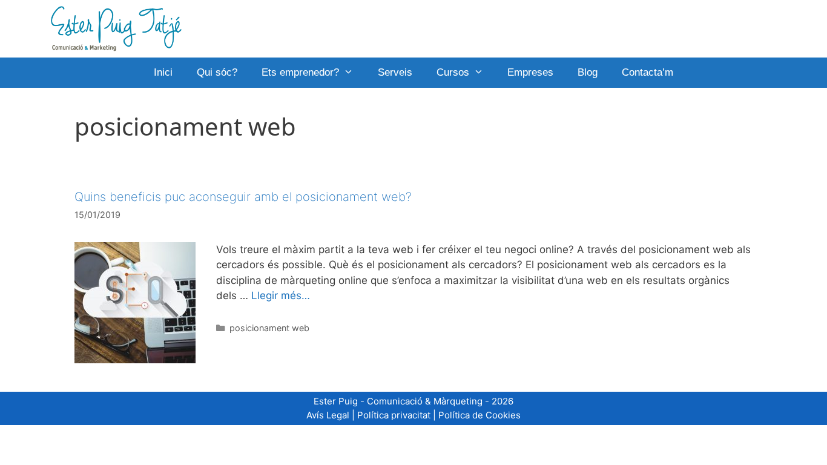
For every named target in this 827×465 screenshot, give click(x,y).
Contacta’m (647, 72)
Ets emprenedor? (300, 72)
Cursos (453, 72)
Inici (163, 72)
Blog (588, 72)
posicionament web (269, 328)
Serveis (395, 72)
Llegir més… (280, 295)
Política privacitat (393, 415)
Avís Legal (327, 415)
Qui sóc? (217, 72)
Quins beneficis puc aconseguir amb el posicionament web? (243, 197)
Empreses (530, 72)
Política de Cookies (479, 415)
